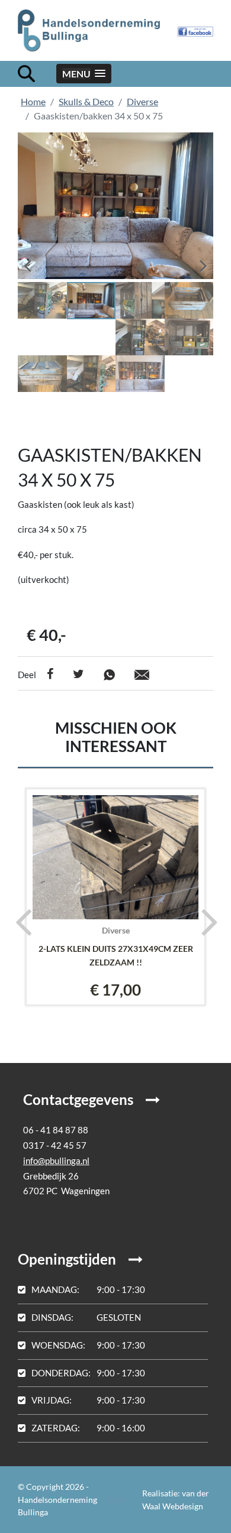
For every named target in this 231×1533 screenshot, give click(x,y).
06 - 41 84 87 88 (55, 1129)
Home (33, 101)
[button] (83, 73)
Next (195, 262)
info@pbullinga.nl (56, 1160)
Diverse (142, 101)
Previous (35, 262)
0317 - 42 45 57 (54, 1145)
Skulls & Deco (86, 101)
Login (117, 1500)
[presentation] (19, 921)
